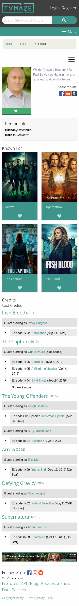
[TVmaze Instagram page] (35, 573)
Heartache (38, 537)
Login (55, 8)
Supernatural (54, 207)
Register (69, 8)
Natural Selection (42, 503)
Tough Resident (38, 406)
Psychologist (36, 493)
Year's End (38, 469)
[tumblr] (74, 94)
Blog (34, 584)
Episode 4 (38, 440)
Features (10, 584)
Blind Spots (38, 380)
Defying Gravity (19, 483)
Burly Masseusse (39, 430)
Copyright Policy (13, 598)
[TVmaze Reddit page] (41, 573)
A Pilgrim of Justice (44, 368)
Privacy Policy (36, 598)
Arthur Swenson (38, 527)
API (24, 584)
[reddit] (68, 94)
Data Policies (14, 590)
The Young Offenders (25, 396)
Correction (38, 361)
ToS (50, 598)
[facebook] (62, 94)
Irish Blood (52, 279)
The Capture (13, 279)
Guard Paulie (36, 351)
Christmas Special (53, 416)
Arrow (9, 207)
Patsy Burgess (37, 323)
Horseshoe (38, 333)
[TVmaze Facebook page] (29, 573)
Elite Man (34, 459)
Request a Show (55, 584)
